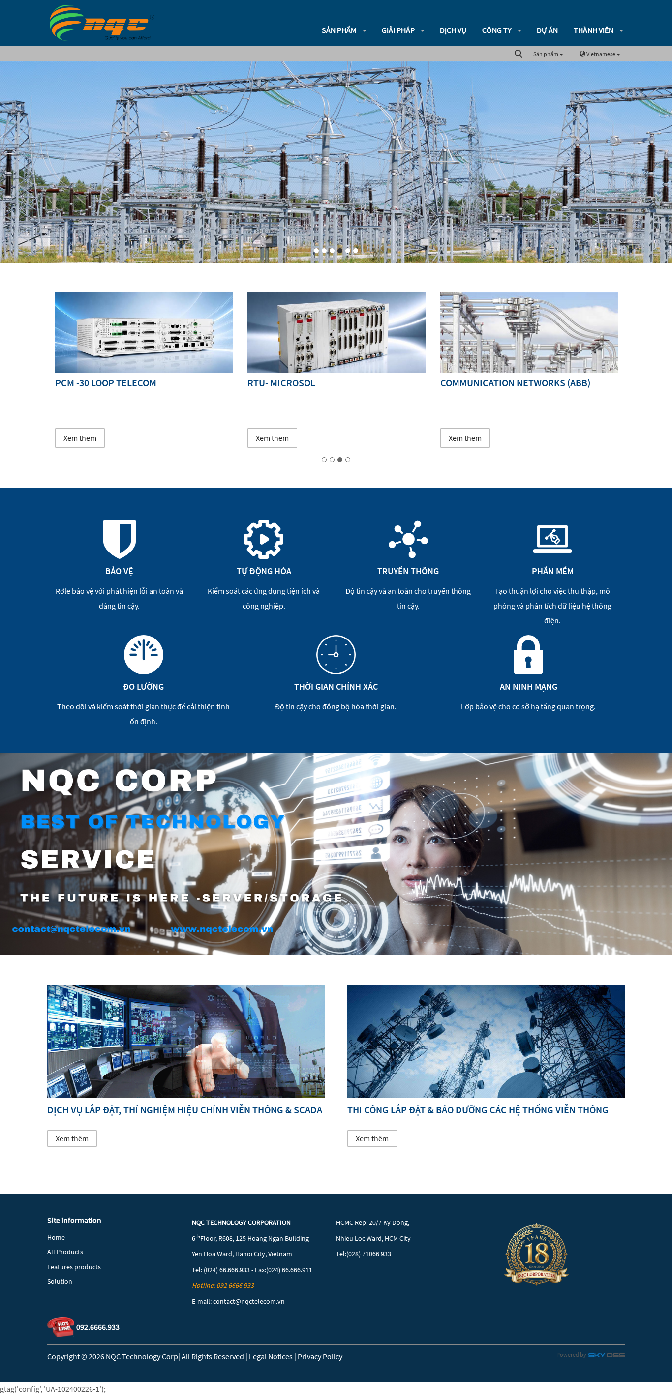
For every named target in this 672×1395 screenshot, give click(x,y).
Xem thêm (79, 438)
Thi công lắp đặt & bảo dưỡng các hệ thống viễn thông (478, 1110)
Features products (74, 1266)
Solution (59, 1281)
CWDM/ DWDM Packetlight (501, 383)
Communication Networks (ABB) (322, 383)
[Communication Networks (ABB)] (336, 332)
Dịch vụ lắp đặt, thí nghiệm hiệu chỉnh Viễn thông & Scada (184, 1110)
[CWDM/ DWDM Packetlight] (528, 332)
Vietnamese (600, 54)
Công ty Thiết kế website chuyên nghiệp (606, 1357)
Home (56, 1237)
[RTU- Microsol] (143, 332)
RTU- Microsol (88, 383)
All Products (65, 1252)
